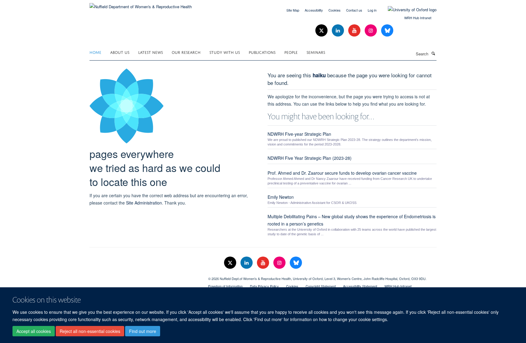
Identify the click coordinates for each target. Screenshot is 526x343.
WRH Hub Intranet (417, 17)
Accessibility (314, 10)
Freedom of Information (225, 286)
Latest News (150, 52)
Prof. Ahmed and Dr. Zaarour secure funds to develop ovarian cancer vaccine (342, 173)
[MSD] (144, 276)
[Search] (433, 53)
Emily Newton (281, 197)
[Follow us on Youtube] (355, 30)
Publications (262, 52)
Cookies (334, 10)
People (291, 52)
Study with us (224, 52)
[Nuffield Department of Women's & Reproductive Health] (140, 4)
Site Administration (144, 203)
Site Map (292, 10)
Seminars (316, 52)
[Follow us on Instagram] (371, 30)
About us (119, 52)
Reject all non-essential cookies (90, 331)
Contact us (354, 10)
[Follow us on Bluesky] (387, 30)
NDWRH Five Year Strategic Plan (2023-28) (310, 158)
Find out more (142, 331)
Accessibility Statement (360, 286)
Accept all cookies (33, 331)
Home (95, 52)
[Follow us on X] (322, 30)
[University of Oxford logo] (408, 9)
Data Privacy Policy (264, 286)
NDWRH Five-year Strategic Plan (299, 134)
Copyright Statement (321, 286)
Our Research (186, 52)
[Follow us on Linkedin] (338, 30)
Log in (372, 10)
